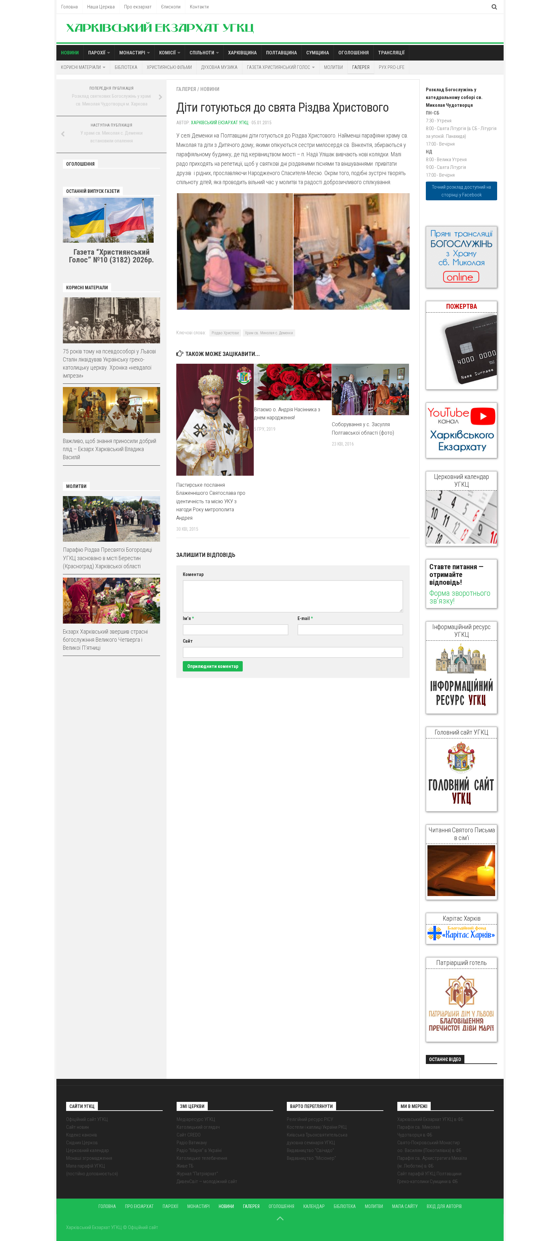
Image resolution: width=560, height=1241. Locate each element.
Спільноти (202, 53)
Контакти (199, 7)
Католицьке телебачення (202, 1158)
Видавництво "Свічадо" (310, 1150)
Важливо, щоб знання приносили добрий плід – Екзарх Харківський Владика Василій (109, 449)
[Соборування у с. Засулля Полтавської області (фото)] (370, 389)
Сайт (188, 641)
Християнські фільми (169, 67)
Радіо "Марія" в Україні (199, 1150)
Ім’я (188, 618)
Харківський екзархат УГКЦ (220, 122)
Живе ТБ (185, 1166)
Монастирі (132, 53)
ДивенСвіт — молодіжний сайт (207, 1181)
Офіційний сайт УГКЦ (87, 1119)
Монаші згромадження (89, 1158)
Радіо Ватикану (192, 1143)
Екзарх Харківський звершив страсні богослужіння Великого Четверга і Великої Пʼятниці (105, 639)
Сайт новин (77, 1127)
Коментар (193, 574)
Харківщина (242, 53)
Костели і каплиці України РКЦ (317, 1127)
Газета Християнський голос (278, 67)
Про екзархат (138, 7)
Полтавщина (281, 53)
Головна (69, 7)
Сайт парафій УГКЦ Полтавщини (429, 1174)
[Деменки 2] (234, 251)
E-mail (305, 618)
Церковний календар (87, 1150)
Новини (70, 53)
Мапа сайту (405, 1206)
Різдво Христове (225, 333)
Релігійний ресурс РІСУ (310, 1119)
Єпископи (171, 7)
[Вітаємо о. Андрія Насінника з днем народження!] (293, 382)
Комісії (167, 53)
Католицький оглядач (198, 1127)
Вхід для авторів (444, 1206)
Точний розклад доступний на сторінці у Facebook (461, 191)
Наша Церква (101, 7)
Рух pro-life (391, 67)
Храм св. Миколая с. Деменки (269, 333)
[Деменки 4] (351, 251)
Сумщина (317, 53)
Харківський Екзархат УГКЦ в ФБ (430, 1119)
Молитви (333, 67)
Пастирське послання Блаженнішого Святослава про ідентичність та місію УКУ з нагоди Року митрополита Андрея (210, 501)
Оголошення (353, 53)
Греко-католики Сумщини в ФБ (427, 1181)
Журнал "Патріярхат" (197, 1174)
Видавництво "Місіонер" (311, 1158)
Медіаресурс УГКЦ (196, 1119)
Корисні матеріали (81, 67)
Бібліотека (126, 67)
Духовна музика (219, 67)
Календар (314, 1206)
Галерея (360, 67)
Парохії (96, 53)
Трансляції (391, 53)
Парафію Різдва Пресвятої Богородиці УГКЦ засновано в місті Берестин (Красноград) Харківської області (107, 557)
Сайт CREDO (189, 1135)
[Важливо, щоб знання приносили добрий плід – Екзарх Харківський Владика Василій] (111, 410)
